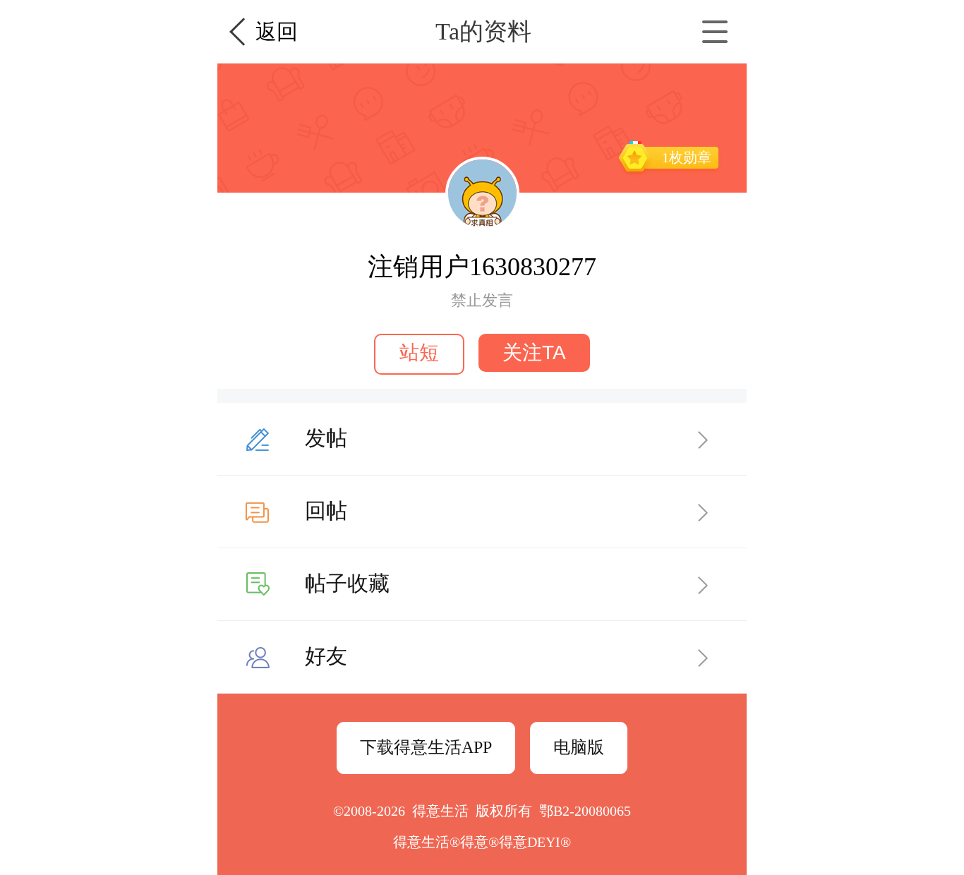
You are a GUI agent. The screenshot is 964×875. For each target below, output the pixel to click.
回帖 (326, 510)
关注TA (534, 352)
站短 (419, 352)
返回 (276, 31)
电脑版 (578, 747)
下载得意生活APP (426, 747)
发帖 (326, 437)
